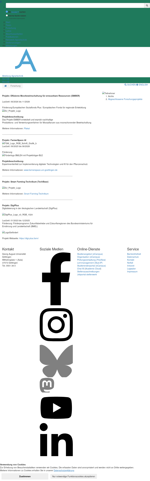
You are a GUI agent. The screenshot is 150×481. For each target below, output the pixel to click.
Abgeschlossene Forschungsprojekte (125, 99)
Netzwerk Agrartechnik (16, 39)
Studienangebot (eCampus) (90, 253)
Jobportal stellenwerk (87, 274)
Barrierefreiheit (134, 253)
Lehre (8, 30)
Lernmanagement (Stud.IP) (90, 262)
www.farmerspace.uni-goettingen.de (40, 169)
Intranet (130, 265)
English (143, 84)
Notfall (130, 262)
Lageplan (131, 268)
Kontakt (130, 259)
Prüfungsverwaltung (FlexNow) (91, 259)
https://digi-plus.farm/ (29, 238)
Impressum (132, 271)
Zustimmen (25, 476)
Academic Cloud (92, 268)
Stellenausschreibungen (88, 271)
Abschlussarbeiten (14, 33)
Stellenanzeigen (13, 42)
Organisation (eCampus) (88, 256)
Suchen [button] (131, 84)
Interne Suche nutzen (17, 15)
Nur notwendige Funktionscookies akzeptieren (73, 476)
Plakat (27, 128)
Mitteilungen (11, 45)
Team (8, 25)
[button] (5, 78)
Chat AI (80, 268)
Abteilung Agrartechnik (12, 75)
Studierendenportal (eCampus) (91, 265)
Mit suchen (16, 12)
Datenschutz (133, 256)
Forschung (11, 27)
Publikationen (12, 36)
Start (8, 22)
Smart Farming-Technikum (36, 193)
